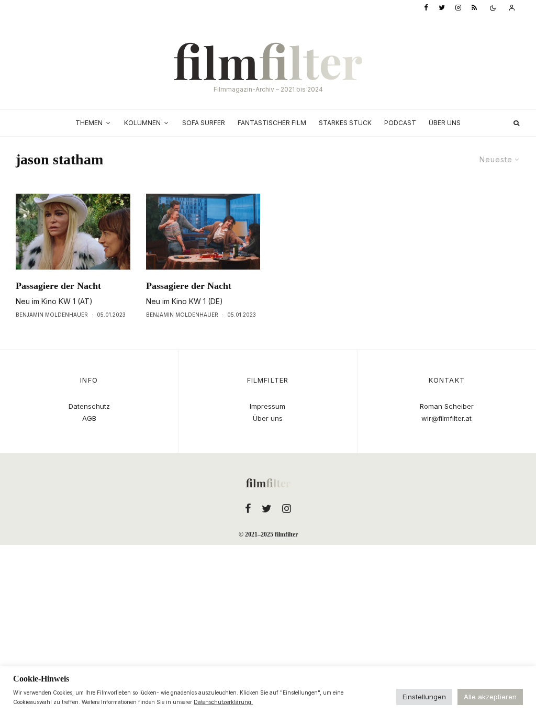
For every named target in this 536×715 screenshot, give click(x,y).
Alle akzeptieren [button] (490, 696)
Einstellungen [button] (424, 696)
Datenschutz (89, 406)
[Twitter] (441, 8)
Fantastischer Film (272, 123)
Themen (89, 123)
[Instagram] (458, 8)
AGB (89, 418)
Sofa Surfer (203, 123)
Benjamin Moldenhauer (52, 314)
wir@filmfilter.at (446, 418)
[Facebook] (426, 8)
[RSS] (474, 8)
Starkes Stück (345, 123)
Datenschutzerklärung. (223, 702)
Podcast (400, 123)
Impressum (267, 406)
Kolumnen (142, 123)
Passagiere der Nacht (58, 286)
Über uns (445, 123)
